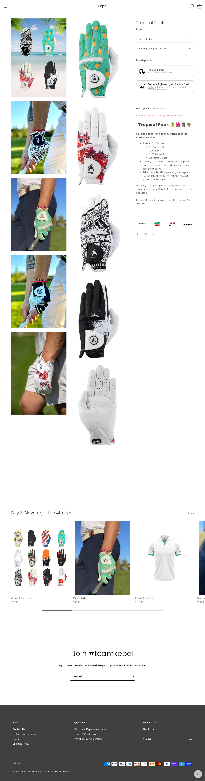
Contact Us (19, 729)
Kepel (102, 6)
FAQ (155, 108)
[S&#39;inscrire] (131, 676)
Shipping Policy (21, 743)
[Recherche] (191, 6)
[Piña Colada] (102, 558)
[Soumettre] (190, 739)
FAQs (16, 739)
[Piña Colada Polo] (164, 558)
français (16, 763)
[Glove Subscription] (40, 558)
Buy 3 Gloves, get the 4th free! (42, 513)
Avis (163, 108)
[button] (20, 556)
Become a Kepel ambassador (90, 729)
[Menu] (5, 6)
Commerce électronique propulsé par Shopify (48, 771)
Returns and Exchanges (25, 734)
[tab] (144, 109)
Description (143, 108)
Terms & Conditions (85, 734)
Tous (191, 513)
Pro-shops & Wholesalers (88, 739)
